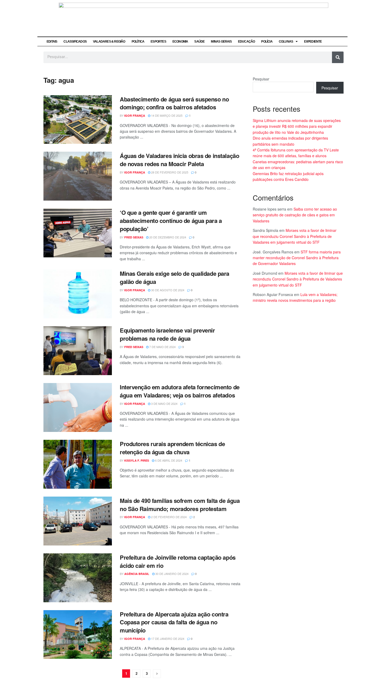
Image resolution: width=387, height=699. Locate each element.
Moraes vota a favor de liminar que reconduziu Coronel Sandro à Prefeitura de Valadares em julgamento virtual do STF (294, 236)
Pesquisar (261, 78)
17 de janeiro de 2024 (167, 638)
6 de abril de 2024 (168, 460)
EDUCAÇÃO (246, 41)
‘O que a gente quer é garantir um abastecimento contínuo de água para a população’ (171, 220)
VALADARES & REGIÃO (109, 41)
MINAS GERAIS (221, 41)
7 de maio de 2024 (162, 347)
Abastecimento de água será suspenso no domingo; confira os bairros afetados (174, 103)
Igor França (134, 116)
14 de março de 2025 (166, 115)
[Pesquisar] (338, 57)
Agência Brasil (136, 574)
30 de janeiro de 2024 (171, 574)
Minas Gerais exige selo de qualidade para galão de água (174, 277)
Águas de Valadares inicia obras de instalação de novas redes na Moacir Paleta (179, 159)
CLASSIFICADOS (75, 41)
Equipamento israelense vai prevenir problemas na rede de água (167, 334)
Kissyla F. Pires (136, 460)
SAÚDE (199, 41)
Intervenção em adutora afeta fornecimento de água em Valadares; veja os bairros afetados (180, 391)
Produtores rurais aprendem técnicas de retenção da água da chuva (172, 448)
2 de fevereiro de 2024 (168, 517)
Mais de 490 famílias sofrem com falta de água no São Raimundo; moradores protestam (180, 504)
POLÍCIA (266, 41)
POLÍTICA (138, 41)
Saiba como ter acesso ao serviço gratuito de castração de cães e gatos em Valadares (295, 214)
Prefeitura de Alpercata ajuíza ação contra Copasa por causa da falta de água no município (174, 622)
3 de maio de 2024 (163, 403)
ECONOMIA (180, 41)
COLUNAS (286, 41)
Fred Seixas (133, 237)
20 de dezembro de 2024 (167, 237)
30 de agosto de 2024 (167, 290)
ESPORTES (158, 41)
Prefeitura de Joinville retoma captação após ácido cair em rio (178, 561)
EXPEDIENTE (313, 41)
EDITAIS (52, 41)
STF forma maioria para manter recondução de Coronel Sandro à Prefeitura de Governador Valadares (297, 257)
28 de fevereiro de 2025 (169, 172)
